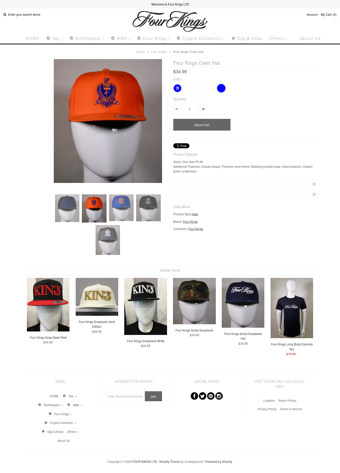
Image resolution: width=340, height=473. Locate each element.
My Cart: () (329, 14)
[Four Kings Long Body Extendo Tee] (292, 337)
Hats (195, 214)
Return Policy (287, 400)
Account (312, 14)
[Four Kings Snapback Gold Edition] (97, 314)
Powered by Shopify (218, 461)
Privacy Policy (267, 409)
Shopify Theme (169, 461)
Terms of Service (291, 409)
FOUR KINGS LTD (144, 461)
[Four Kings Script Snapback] (194, 323)
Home (141, 52)
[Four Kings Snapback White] (145, 333)
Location (269, 400)
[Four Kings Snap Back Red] (48, 330)
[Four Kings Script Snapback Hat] (243, 326)
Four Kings (159, 52)
